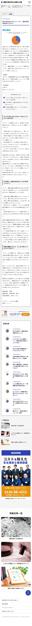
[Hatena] (7, 30)
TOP (28, 593)
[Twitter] (5, 30)
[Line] (9, 30)
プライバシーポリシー (8, 607)
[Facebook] (3, 30)
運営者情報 (5, 604)
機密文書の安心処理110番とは (10, 600)
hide (19, 94)
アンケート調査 (14, 301)
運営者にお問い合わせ (8, 611)
